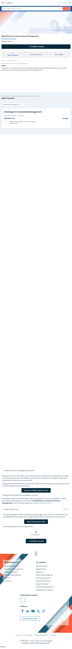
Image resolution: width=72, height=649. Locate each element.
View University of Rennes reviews (14, 453)
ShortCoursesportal (43, 578)
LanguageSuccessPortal (44, 590)
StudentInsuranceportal (44, 587)
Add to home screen (30, 619)
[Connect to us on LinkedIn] (28, 611)
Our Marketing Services (12, 575)
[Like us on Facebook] (22, 611)
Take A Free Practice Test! (36, 522)
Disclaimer (54, 635)
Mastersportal (41, 569)
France (15, 60)
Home (3, 60)
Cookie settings (29, 635)
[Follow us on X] (38, 611)
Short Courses (13, 55)
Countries (9, 60)
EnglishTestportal (42, 584)
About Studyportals (11, 566)
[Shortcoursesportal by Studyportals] (8, 2)
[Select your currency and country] (22, 600)
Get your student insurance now (36, 490)
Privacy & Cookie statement (41, 635)
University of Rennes (9, 39)
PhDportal (39, 572)
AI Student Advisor (11, 572)
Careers (7, 578)
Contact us (8, 581)
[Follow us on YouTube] (33, 611)
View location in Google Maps (15, 434)
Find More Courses (37, 47)
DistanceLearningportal (44, 575)
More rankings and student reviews (14, 315)
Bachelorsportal (41, 566)
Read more (4, 257)
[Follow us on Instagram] (43, 611)
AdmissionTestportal (43, 581)
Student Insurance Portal (42, 503)
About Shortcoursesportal (13, 569)
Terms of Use (18, 635)
